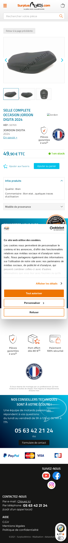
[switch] (61, 538)
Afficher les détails (47, 283)
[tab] (34, 180)
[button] (5, 60)
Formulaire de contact (34, 443)
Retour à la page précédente (19, 31)
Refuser (34, 312)
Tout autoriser (34, 293)
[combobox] (34, 16)
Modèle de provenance (18, 207)
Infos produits (13, 181)
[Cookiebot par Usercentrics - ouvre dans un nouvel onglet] (49, 228)
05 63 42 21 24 (34, 430)
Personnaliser (32, 302)
